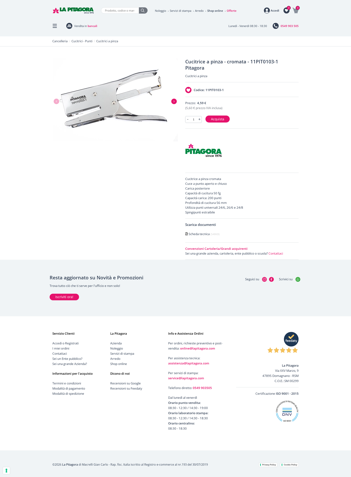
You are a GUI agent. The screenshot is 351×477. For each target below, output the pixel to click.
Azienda (116, 343)
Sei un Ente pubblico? (67, 359)
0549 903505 (202, 388)
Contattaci (275, 253)
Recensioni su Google (125, 383)
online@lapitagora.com (197, 348)
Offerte (232, 10)
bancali (92, 26)
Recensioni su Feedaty (126, 388)
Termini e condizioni (66, 383)
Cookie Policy (290, 464)
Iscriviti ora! (64, 297)
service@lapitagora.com (186, 378)
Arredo (199, 10)
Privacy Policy (269, 464)
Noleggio (160, 10)
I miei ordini (60, 348)
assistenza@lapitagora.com (188, 363)
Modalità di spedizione (68, 393)
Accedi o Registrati (65, 343)
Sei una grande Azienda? (69, 364)
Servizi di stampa (180, 10)
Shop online (215, 10)
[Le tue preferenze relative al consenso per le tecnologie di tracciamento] (6, 470)
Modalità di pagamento (68, 388)
